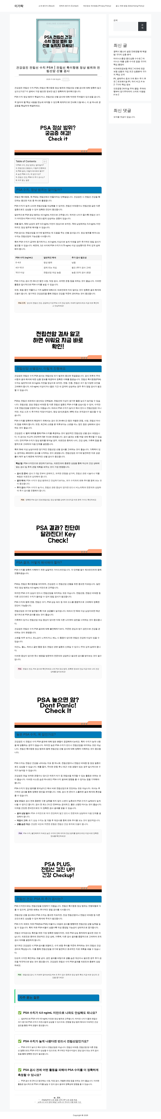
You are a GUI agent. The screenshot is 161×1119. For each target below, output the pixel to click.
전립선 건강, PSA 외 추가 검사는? (31, 177)
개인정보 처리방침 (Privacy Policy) (97, 6)
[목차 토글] (43, 162)
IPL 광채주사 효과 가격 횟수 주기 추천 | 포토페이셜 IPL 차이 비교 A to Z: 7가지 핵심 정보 (130, 81)
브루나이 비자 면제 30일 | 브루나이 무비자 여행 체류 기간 (59, 1102)
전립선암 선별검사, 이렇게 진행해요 (32, 168)
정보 (58, 1097)
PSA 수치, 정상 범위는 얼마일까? (30, 165)
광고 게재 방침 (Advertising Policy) (130, 6)
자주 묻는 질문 (23, 180)
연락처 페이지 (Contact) (68, 6)
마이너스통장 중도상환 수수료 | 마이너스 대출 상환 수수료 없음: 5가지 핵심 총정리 (130, 61)
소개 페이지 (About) (46, 6)
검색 (116, 20)
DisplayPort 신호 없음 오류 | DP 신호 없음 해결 (59, 1100)
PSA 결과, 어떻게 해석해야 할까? (31, 171)
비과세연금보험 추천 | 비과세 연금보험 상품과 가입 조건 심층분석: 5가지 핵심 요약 (130, 71)
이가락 (18, 6)
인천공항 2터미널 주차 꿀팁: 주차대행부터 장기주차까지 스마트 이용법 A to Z (130, 91)
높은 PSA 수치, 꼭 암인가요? (29, 174)
